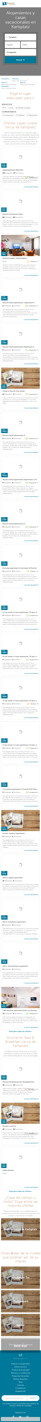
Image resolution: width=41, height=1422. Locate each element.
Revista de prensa (20, 1379)
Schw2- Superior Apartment (14, 833)
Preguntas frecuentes (20, 1376)
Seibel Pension (8, 1170)
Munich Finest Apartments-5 (14, 524)
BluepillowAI (20, 1391)
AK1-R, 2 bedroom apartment (14, 922)
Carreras (20, 1385)
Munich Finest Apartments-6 (14, 435)
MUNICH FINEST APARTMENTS (15, 258)
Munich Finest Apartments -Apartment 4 (18, 303)
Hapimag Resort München (13, 170)
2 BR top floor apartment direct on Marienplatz (21, 1010)
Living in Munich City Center (14, 391)
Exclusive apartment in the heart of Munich (20, 568)
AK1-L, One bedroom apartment (15, 966)
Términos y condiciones (20, 1373)
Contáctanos (20, 1388)
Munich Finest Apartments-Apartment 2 (18, 347)
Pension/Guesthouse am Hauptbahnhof (18, 1082)
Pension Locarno (9, 1126)
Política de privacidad (20, 1370)
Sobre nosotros (20, 1367)
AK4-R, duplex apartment (13, 878)
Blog (20, 1382)
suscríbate (33, 1398)
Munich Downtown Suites (13, 214)
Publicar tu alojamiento (20, 1364)
